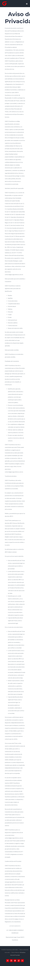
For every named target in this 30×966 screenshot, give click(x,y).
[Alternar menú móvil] (27, 4)
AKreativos (22, 952)
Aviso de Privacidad (15, 955)
